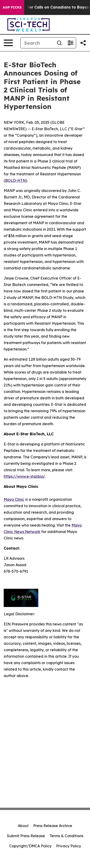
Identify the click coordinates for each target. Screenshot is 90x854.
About (23, 825)
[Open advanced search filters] (70, 43)
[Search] (59, 43)
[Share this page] (83, 42)
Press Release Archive (52, 825)
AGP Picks (12, 7)
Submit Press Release (26, 835)
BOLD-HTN (15, 180)
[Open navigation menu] (8, 42)
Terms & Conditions (66, 835)
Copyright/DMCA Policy (30, 846)
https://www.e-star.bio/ (24, 476)
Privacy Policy (68, 846)
